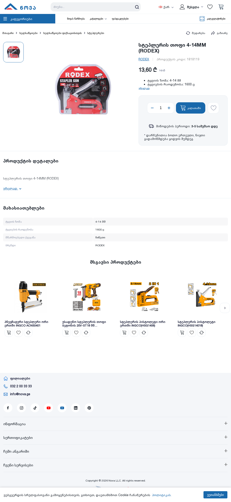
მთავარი (8, 33)
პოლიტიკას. (161, 495)
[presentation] (6, 308)
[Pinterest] (89, 407)
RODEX (144, 59)
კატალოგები (96, 18)
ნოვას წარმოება (76, 18)
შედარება (198, 33)
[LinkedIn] (75, 407)
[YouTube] (48, 407)
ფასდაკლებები (120, 18)
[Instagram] (21, 407)
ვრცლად (144, 88)
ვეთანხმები (215, 495)
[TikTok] (34, 407)
